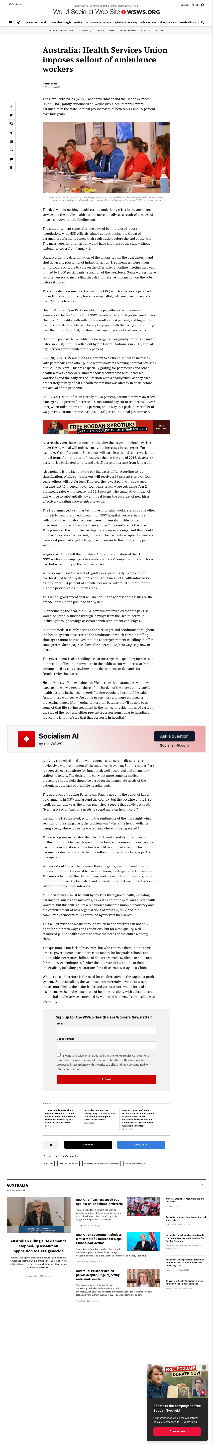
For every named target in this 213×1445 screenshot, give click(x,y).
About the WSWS (128, 30)
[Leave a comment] (11, 159)
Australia (48, 1163)
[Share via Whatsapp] (11, 123)
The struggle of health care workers (101, 1163)
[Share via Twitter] (11, 115)
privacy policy (107, 1064)
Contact (185, 4)
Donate (159, 30)
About (195, 4)
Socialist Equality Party (91, 30)
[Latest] (19, 24)
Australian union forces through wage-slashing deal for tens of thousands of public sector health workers (100, 1115)
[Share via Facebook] (11, 106)
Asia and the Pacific (68, 1163)
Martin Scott (50, 83)
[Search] (203, 24)
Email (60, 1023)
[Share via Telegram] (11, 132)
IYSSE (111, 30)
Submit (107, 1079)
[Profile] (202, 5)
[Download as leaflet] (11, 150)
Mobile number (65, 1039)
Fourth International (61, 30)
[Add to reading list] (11, 167)
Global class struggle (135, 1163)
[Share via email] (11, 141)
